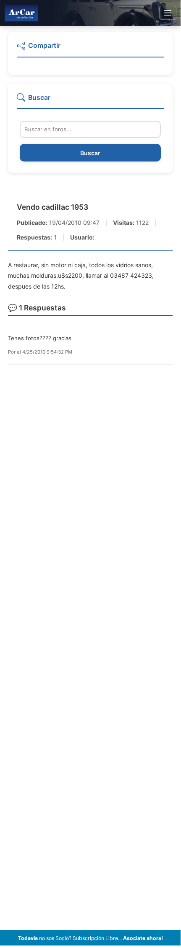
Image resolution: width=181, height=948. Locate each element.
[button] (90, 49)
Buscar (90, 152)
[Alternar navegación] (167, 13)
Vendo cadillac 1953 (52, 207)
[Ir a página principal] (21, 13)
